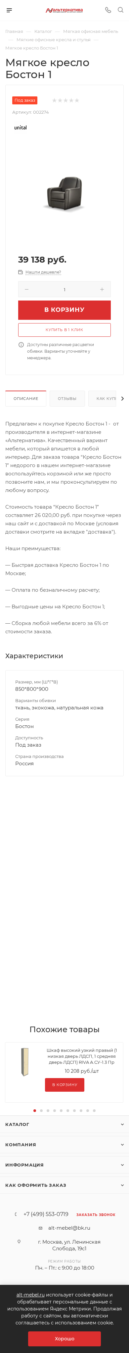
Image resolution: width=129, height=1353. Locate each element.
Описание (26, 398)
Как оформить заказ (35, 1185)
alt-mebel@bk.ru (69, 1228)
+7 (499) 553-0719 (45, 1214)
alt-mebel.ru (31, 1295)
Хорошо (64, 1339)
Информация (24, 1165)
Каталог (17, 1124)
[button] (34, 1110)
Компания (20, 1144)
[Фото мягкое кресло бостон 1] (64, 193)
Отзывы (67, 398)
